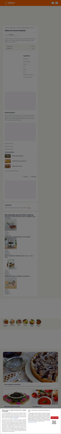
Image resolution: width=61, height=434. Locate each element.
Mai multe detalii (15, 417)
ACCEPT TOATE (54, 417)
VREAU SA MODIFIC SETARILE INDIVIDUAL (54, 422)
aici (15, 426)
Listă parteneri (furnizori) (32, 422)
